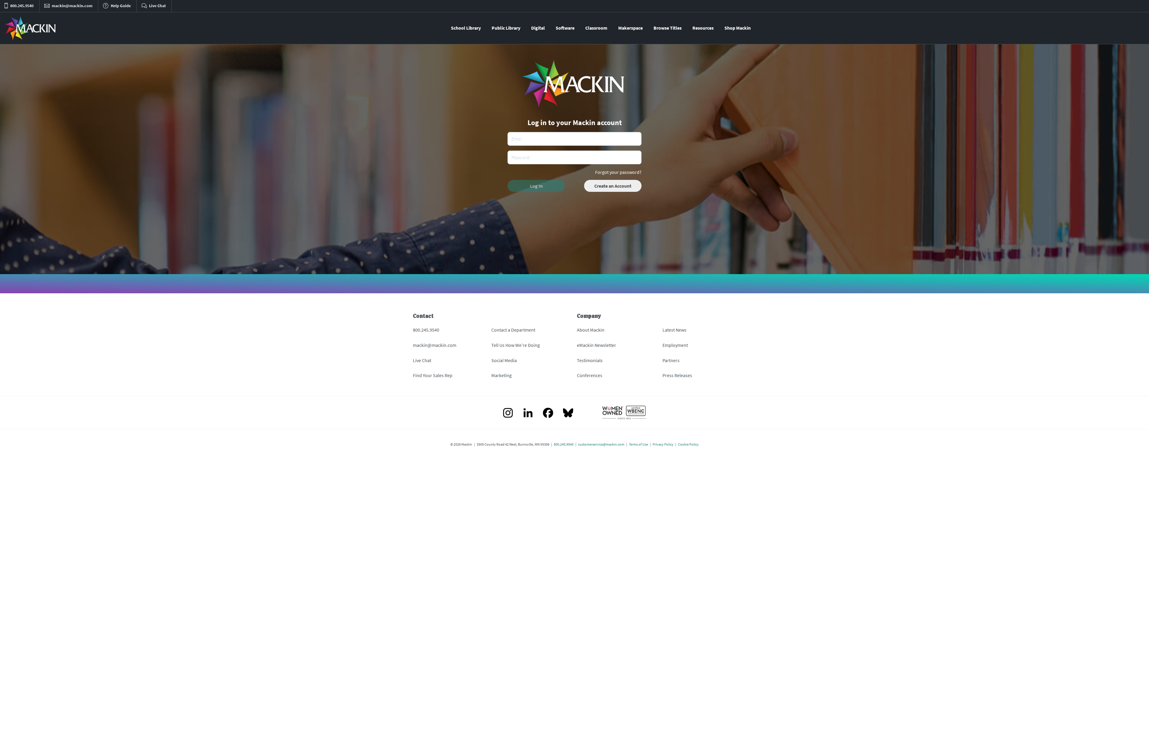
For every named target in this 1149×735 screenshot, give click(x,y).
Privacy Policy (663, 444)
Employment (675, 345)
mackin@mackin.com (434, 345)
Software (565, 28)
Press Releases (677, 375)
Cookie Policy (688, 444)
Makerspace (630, 28)
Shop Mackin (737, 28)
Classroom (596, 28)
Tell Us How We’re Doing (515, 345)
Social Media (504, 360)
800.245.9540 (426, 330)
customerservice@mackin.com (601, 444)
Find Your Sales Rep (432, 375)
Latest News (674, 330)
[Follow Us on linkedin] (528, 413)
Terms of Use (638, 444)
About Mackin (590, 330)
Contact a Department (513, 330)
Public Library (506, 28)
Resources (703, 28)
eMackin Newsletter (596, 345)
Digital (538, 28)
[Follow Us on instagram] (508, 413)
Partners (671, 360)
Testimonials (590, 360)
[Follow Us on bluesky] (568, 413)
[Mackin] (30, 28)
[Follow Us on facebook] (548, 413)
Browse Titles (667, 28)
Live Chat (422, 360)
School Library (466, 28)
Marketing (501, 375)
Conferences (589, 375)
